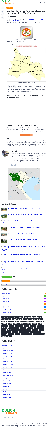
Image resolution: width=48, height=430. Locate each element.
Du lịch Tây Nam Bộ (24, 301)
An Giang (17, 334)
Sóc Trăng (42, 334)
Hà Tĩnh (40, 323)
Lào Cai (34, 317)
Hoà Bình (20, 319)
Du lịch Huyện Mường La (7, 378)
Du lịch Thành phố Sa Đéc (7, 381)
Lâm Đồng (16, 330)
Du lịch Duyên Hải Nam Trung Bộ (24, 296)
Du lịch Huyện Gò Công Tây (8, 367)
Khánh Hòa (16, 328)
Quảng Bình (5, 325)
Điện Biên (39, 317)
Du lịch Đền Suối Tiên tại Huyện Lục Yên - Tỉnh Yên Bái (22, 239)
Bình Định (4, 328)
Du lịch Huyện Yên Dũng (7, 353)
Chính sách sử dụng (6, 417)
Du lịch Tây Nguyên (24, 304)
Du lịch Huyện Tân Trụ (7, 345)
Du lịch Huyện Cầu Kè (6, 383)
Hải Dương (28, 321)
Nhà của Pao (6, 284)
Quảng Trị (11, 325)
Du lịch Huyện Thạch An (7, 370)
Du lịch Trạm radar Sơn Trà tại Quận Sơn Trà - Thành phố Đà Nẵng (25, 214)
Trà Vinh (39, 332)
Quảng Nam (33, 325)
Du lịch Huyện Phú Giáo (7, 389)
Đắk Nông (9, 330)
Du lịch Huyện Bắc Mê (7, 397)
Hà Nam (10, 323)
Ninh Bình (22, 323)
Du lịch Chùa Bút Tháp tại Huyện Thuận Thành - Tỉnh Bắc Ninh (24, 254)
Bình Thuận (29, 328)
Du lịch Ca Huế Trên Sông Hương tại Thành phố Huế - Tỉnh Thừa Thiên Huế (26, 268)
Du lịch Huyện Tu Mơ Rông (8, 364)
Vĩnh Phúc (16, 321)
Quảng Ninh (39, 319)
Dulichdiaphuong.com (24, 420)
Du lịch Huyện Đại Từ (6, 394)
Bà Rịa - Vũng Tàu (6, 332)
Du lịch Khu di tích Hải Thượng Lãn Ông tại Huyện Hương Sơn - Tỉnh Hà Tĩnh (26, 246)
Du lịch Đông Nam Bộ (24, 312)
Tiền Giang (27, 332)
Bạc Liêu (4, 336)
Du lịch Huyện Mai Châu (7, 361)
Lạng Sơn (33, 319)
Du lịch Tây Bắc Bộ (24, 298)
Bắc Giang (4, 321)
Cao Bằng (15, 317)
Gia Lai (41, 328)
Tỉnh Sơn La (9, 7)
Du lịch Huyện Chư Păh (7, 359)
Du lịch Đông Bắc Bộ (24, 307)
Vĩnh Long (4, 334)
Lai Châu (4, 319)
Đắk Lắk (4, 330)
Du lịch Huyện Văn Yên (7, 392)
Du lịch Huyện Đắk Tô (6, 372)
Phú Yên (10, 328)
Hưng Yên (41, 321)
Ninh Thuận (23, 328)
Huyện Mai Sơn (32, 19)
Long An (21, 332)
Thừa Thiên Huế (19, 325)
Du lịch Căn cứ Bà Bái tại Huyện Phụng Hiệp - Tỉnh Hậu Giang (24, 227)
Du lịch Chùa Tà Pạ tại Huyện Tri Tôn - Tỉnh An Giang (22, 234)
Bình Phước (22, 330)
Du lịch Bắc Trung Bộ (24, 293)
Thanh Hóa (28, 323)
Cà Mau (9, 336)
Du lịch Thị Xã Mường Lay (7, 375)
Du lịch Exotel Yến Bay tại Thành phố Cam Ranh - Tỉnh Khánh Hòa (25, 261)
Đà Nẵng (27, 325)
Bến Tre (33, 332)
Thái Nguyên (26, 319)
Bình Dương (35, 330)
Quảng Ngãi (40, 325)
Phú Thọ (10, 321)
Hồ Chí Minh (15, 332)
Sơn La (9, 319)
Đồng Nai (42, 330)
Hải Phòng (35, 321)
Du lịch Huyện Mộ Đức (7, 386)
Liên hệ (13, 417)
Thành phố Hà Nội (7, 276)
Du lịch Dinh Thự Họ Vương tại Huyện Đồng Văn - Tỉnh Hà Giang (25, 208)
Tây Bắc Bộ (16, 21)
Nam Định (16, 323)
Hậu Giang (35, 334)
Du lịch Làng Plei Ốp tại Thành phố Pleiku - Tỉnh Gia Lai (22, 221)
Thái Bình (4, 323)
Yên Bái (14, 319)
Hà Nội (3, 317)
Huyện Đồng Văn (14, 280)
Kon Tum (36, 328)
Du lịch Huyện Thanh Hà (7, 348)
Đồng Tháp (11, 334)
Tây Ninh (29, 330)
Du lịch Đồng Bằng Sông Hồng (24, 309)
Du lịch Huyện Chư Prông (7, 350)
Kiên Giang (23, 334)
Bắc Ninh (22, 321)
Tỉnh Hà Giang (6, 280)
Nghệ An (35, 323)
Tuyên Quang (27, 317)
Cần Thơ (30, 334)
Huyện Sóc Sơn (15, 276)
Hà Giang (9, 317)
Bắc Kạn (21, 317)
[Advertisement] (26, 111)
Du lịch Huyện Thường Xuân (8, 356)
